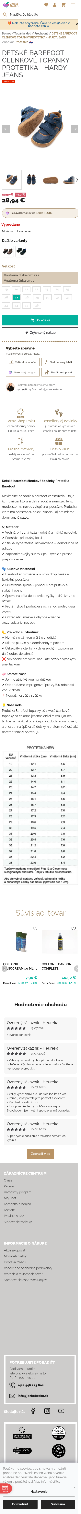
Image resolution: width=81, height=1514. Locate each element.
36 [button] (37, 305)
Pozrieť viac (9, 983)
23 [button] (47, 289)
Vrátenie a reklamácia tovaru (24, 1274)
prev (4, 968)
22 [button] (36, 289)
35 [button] (26, 305)
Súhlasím (58, 1504)
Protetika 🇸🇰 (24, 42)
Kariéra (9, 1186)
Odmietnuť (20, 1504)
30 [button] (47, 297)
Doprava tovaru (15, 1262)
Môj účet (10, 1198)
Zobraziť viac (40, 1154)
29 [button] (37, 297)
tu (57, 1481)
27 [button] (16, 297)
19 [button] (6, 289)
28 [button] (27, 297)
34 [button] (16, 305)
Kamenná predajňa (17, 1204)
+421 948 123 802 (26, 389)
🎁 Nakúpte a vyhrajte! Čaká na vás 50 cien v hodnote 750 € (39, 24)
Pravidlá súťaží (14, 1216)
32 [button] (68, 297)
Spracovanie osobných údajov (25, 1280)
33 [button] (6, 305)
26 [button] (6, 297)
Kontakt (9, 1210)
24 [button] (57, 289)
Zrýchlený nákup (42, 332)
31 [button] (57, 297)
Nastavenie (39, 1492)
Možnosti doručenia (16, 231)
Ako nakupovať (14, 1250)
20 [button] (16, 289)
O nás (8, 1180)
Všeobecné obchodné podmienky (28, 1268)
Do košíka (43, 320)
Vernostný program (17, 1192)
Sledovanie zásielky (18, 1222)
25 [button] (67, 289)
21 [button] (26, 289)
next (77, 968)
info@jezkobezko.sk (50, 389)
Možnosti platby (15, 1256)
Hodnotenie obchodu (40, 1004)
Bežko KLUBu (44, 212)
